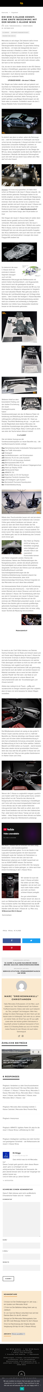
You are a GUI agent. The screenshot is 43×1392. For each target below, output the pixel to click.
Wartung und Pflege (23, 1351)
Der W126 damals (13, 1349)
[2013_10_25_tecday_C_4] (21, 713)
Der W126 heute (32, 1349)
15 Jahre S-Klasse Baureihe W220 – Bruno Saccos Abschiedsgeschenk (21, 964)
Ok (22, 1389)
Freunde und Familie (9, 35)
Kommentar (8, 1199)
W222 (5, 930)
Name (5, 1240)
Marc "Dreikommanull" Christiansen (19, 26)
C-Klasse (18, 930)
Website (6, 1262)
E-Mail (6, 1251)
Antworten (9, 1180)
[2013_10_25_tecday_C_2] (19, 263)
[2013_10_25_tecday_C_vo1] (19, 344)
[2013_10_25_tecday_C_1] (21, 175)
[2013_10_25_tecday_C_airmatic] (21, 501)
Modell (35, 152)
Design (33, 149)
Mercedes (5, 41)
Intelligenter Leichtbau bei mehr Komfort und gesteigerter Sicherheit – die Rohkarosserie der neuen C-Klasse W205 (21, 1141)
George (6, 1318)
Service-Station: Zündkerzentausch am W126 (21, 972)
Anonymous (14, 1118)
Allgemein (6, 32)
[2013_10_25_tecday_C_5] (21, 775)
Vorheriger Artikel (21, 960)
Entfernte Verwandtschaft (20, 32)
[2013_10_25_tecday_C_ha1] (19, 395)
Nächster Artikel (21, 968)
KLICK (23, 63)
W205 (11, 930)
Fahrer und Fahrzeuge (23, 1352)
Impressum (34, 1354)
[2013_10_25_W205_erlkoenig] (21, 121)
